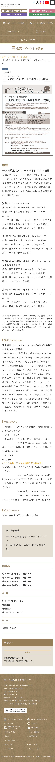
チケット (15, 31)
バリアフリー (29, 40)
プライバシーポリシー (36, 749)
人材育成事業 (33, 736)
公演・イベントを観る (15, 23)
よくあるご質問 (10, 740)
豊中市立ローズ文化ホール (42, 11)
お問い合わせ (35, 727)
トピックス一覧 (10, 732)
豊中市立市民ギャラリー (42, 14)
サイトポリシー (10, 749)
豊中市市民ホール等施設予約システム (13, 727)
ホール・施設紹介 (34, 732)
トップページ (4, 57)
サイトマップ (33, 744)
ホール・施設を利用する (43, 23)
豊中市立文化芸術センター (14, 11)
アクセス (43, 31)
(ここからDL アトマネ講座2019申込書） (23, 463)
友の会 (7, 736)
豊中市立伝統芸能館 (14, 14)
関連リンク (8, 744)
